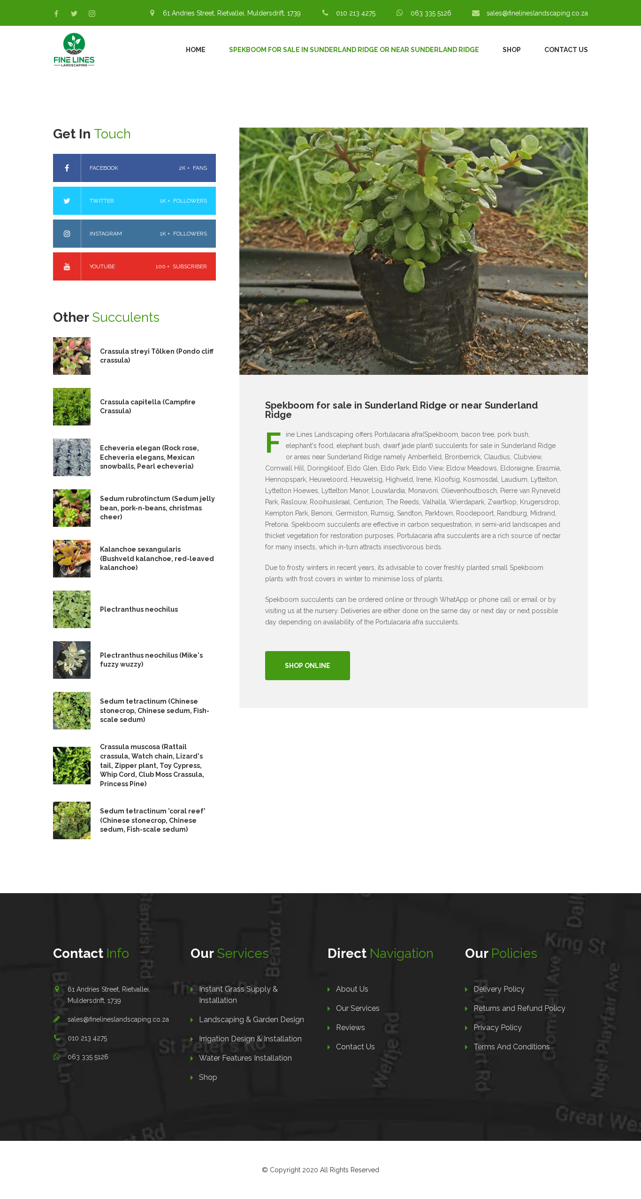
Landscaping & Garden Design (251, 1019)
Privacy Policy (497, 1027)
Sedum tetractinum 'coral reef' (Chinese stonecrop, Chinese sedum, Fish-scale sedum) (153, 820)
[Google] (92, 13)
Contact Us (566, 49)
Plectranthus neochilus (139, 609)
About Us (352, 989)
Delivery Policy (499, 989)
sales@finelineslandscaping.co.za (118, 1019)
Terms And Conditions (511, 1046)
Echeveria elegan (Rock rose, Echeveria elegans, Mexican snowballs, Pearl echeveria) (149, 457)
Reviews (350, 1027)
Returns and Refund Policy (519, 1008)
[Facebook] (56, 13)
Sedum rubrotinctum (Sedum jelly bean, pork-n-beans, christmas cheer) (157, 508)
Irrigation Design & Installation (250, 1038)
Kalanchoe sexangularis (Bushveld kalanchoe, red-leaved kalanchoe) (157, 558)
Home (196, 49)
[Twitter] (74, 13)
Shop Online (307, 665)
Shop (512, 49)
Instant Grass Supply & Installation (238, 995)
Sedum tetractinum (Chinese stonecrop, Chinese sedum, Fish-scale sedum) (154, 710)
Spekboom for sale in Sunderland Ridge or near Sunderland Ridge (354, 49)
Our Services (358, 1008)
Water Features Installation (245, 1058)
